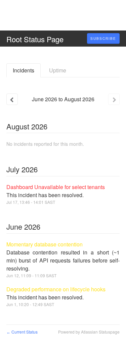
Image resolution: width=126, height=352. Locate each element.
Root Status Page (35, 39)
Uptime (57, 70)
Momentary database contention (44, 244)
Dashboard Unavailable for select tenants (55, 187)
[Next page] (114, 99)
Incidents (23, 70)
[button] (103, 38)
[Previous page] (12, 99)
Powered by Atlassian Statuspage (89, 332)
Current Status (22, 332)
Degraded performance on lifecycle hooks (56, 289)
